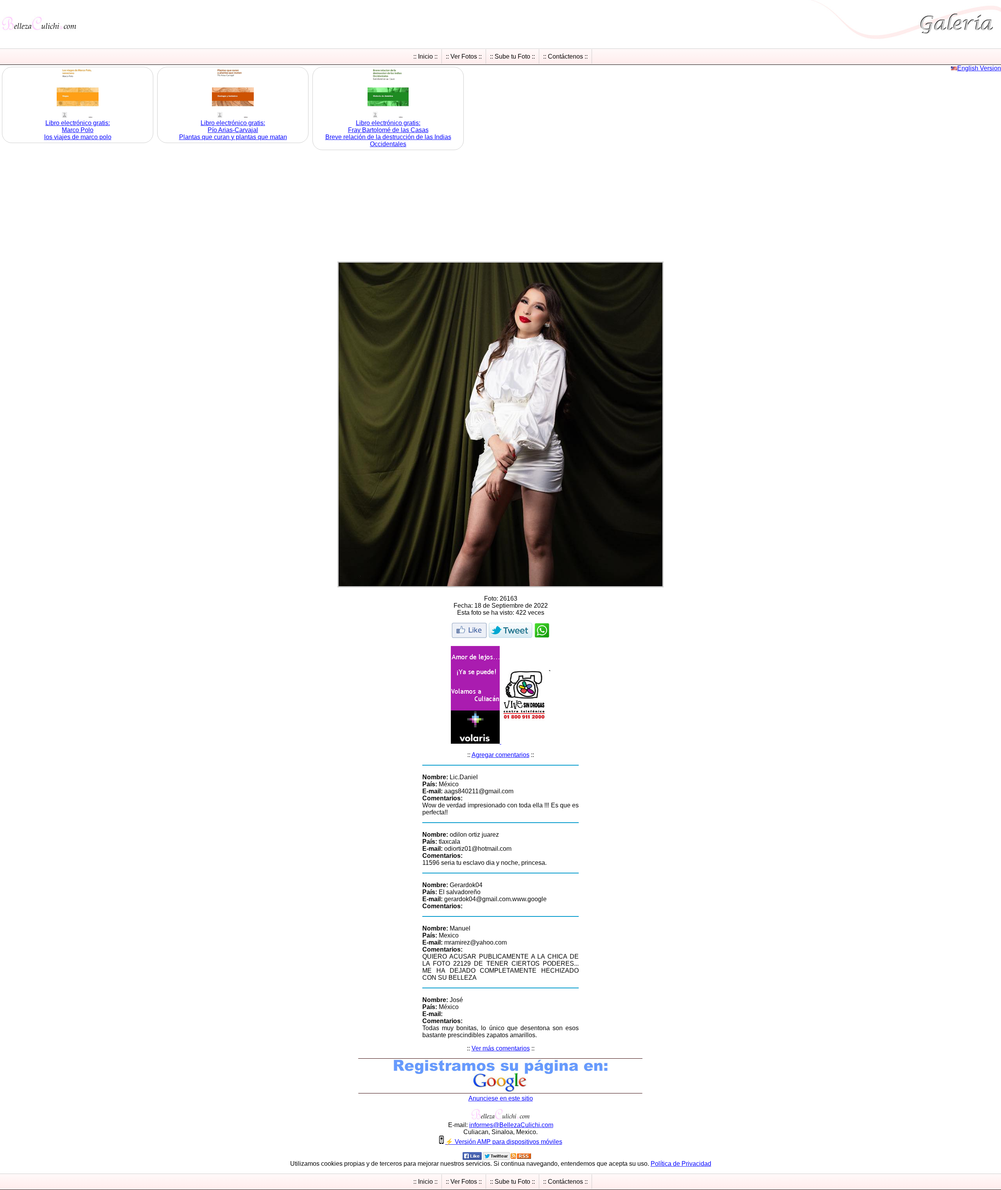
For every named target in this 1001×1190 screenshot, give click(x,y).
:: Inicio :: (425, 56)
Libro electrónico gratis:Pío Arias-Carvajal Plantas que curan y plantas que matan (233, 130)
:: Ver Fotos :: (464, 56)
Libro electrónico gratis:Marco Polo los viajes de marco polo (77, 130)
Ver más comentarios (501, 1048)
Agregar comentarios (500, 755)
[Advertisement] (500, 206)
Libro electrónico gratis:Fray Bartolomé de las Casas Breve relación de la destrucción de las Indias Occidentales (388, 133)
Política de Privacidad (681, 1163)
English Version (979, 68)
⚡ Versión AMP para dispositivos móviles (503, 1141)
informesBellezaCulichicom (511, 1125)
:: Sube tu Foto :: (512, 56)
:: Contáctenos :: (565, 56)
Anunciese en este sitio (500, 1098)
